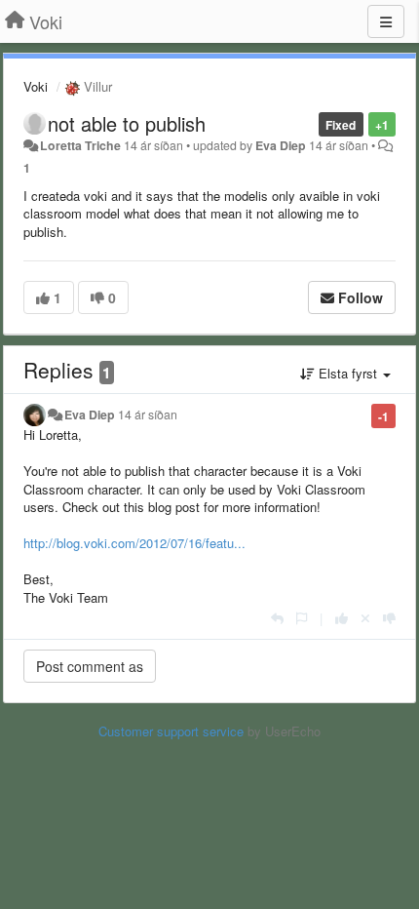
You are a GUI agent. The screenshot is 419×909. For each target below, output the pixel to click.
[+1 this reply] (341, 618)
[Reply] (277, 618)
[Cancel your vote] (365, 618)
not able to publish (127, 123)
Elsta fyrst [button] (348, 373)
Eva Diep (280, 145)
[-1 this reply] (389, 618)
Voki (35, 86)
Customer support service (171, 731)
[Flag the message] (301, 618)
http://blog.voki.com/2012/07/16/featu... (134, 543)
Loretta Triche (80, 145)
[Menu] (385, 21)
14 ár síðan (147, 414)
